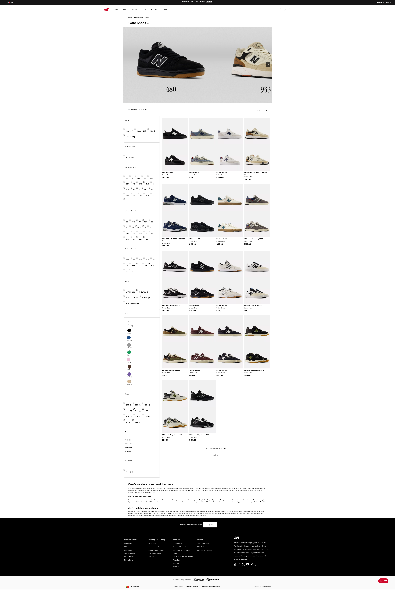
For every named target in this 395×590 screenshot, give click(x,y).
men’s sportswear (226, 490)
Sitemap (176, 563)
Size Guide (128, 550)
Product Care (129, 557)
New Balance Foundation (182, 550)
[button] (285, 9)
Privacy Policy (178, 586)
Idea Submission (203, 544)
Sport (130, 17)
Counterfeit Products (204, 550)
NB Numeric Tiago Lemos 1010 (254, 370)
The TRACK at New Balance (183, 557)
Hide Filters (133, 109)
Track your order (154, 547)
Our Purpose (177, 544)
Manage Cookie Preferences (211, 586)
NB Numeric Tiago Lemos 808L (199, 435)
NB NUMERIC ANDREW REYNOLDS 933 (255, 173)
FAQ (125, 547)
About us (176, 567)
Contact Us (128, 544)
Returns (151, 557)
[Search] (280, 9)
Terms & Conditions (192, 586)
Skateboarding (138, 17)
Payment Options (155, 553)
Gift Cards (152, 544)
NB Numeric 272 (221, 239)
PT (135, 587)
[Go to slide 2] (198, 4)
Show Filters (143, 109)
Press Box (176, 560)
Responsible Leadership (181, 547)
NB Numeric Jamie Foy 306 (253, 305)
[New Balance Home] (107, 9)
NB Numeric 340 (167, 172)
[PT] (8, 2)
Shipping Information (156, 550)
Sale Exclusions (129, 553)
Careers (175, 553)
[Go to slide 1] (197, 4)
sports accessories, (241, 490)
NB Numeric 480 (194, 239)
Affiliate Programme (204, 547)
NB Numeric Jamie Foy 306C (253, 239)
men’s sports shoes (162, 515)
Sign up (210, 525)
